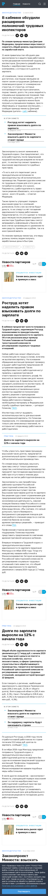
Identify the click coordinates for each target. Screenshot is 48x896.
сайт (25, 111)
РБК (14, 525)
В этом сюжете (11, 118)
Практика (8, 436)
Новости (29, 247)
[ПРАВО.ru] (3, 3)
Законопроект (12, 247)
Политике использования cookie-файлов (19, 886)
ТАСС (14, 408)
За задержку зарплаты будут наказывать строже (25, 723)
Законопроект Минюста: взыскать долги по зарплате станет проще (24, 137)
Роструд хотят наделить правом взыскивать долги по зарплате (24, 125)
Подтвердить (24, 891)
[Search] (39, 3)
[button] (17, 35)
